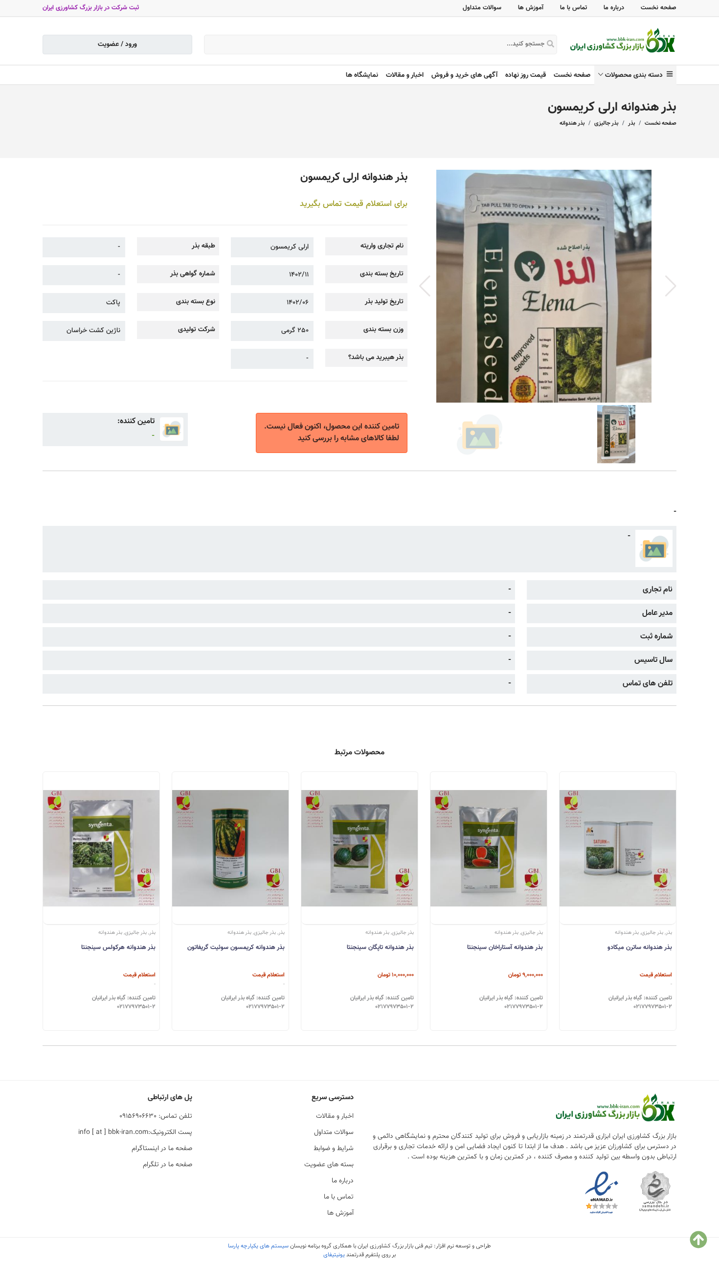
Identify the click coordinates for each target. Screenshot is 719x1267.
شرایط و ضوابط (334, 1148)
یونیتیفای (334, 1254)
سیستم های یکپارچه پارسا (258, 1246)
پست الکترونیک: (135, 1132)
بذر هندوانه (572, 123)
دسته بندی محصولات (636, 75)
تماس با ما (573, 8)
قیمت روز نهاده (525, 75)
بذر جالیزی (606, 123)
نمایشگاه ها (362, 75)
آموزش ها (530, 8)
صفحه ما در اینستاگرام (162, 1148)
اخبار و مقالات (405, 75)
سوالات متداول (482, 8)
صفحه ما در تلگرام (167, 1164)
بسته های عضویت (329, 1164)
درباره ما (614, 8)
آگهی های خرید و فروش (464, 75)
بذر (631, 123)
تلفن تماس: (155, 1116)
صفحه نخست (658, 8)
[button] (670, 286)
